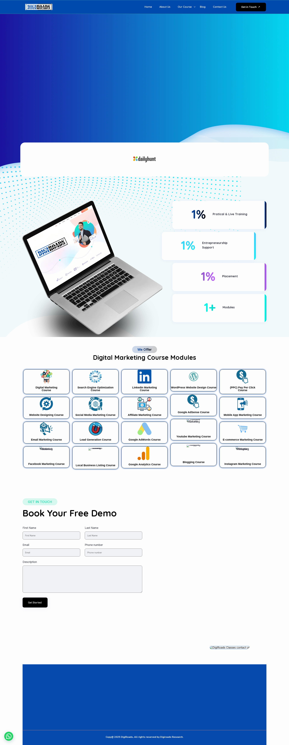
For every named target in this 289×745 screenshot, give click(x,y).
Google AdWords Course (145, 439)
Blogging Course (194, 462)
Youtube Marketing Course (193, 436)
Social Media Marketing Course (95, 414)
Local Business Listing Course (95, 465)
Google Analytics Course (145, 464)
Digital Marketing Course (46, 389)
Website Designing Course (46, 414)
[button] (8, 736)
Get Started (35, 602)
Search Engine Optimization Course (95, 389)
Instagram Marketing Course (242, 463)
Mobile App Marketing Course (243, 414)
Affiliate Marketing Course (144, 414)
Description (30, 561)
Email (26, 544)
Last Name (91, 527)
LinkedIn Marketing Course (144, 389)
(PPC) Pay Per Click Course (242, 389)
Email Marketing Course (46, 439)
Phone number (94, 544)
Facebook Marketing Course (46, 463)
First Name (29, 527)
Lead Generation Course (95, 439)
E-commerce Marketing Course (243, 439)
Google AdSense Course (193, 412)
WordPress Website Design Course (193, 387)
